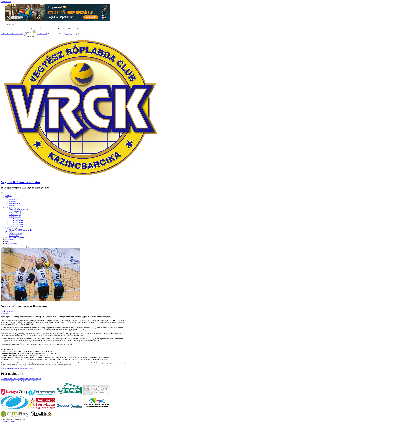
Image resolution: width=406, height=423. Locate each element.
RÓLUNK (8, 232)
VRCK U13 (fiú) (15, 218)
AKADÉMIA (9, 239)
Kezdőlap (8, 196)
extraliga (4, 368)
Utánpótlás (12, 201)
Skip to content (6, 2)
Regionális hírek (14, 203)
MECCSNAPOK (11, 228)
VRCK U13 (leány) (16, 226)
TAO (7, 241)
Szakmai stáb (18, 211)
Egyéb (11, 205)
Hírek (7, 198)
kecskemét (20, 368)
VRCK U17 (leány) (16, 222)
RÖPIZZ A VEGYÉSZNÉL (14, 238)
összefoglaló (29, 368)
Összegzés (68, 34)
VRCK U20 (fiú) (15, 213)
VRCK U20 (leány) (16, 220)
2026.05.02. (12, 34)
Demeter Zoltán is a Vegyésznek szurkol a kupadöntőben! (21, 379)
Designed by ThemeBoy (9, 421)
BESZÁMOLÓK (11, 243)
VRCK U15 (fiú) (15, 217)
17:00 (42, 34)
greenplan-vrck (12, 368)
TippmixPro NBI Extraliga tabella (20, 230)
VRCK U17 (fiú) (15, 215)
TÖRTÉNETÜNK (15, 234)
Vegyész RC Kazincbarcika (20, 182)
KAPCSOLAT (14, 236)
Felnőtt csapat (14, 199)
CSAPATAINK (10, 207)
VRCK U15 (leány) (16, 224)
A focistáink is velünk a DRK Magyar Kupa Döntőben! (20, 381)
